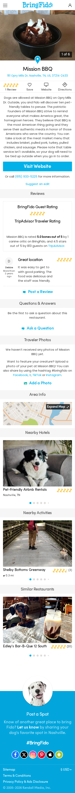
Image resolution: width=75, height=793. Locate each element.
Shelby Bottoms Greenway (24, 569)
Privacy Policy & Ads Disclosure (25, 781)
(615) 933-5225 (26, 176)
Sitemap (9, 769)
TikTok (36, 375)
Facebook (20, 375)
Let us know (28, 727)
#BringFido (37, 743)
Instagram (53, 375)
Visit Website (37, 166)
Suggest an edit (38, 184)
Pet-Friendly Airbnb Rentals (25, 489)
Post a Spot (37, 714)
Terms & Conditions (17, 775)
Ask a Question (40, 328)
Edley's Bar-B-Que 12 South (25, 646)
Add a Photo (40, 383)
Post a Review (40, 291)
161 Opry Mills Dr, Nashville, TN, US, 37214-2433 (37, 75)
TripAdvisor (56, 246)
